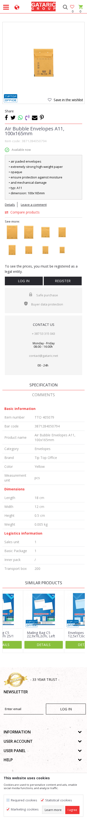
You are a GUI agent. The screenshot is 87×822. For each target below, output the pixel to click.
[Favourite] (72, 7)
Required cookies (24, 800)
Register (63, 281)
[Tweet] (12, 117)
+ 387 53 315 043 (43, 333)
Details (10, 204)
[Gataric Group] (43, 6)
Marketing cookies (25, 809)
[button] (65, 7)
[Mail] (34, 117)
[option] (43, 62)
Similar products (43, 582)
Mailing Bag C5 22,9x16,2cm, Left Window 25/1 (41, 636)
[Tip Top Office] (10, 98)
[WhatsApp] (20, 117)
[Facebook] (6, 117)
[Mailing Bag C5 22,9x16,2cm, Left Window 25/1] (43, 609)
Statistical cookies (58, 800)
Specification (43, 385)
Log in (23, 281)
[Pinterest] (42, 117)
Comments (43, 394)
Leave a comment (34, 204)
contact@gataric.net (43, 355)
